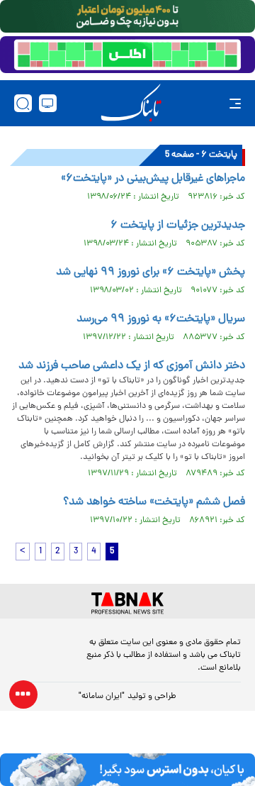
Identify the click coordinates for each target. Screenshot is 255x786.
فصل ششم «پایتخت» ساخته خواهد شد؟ (154, 502)
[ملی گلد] (127, 16)
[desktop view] (48, 103)
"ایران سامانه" (102, 696)
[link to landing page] (131, 103)
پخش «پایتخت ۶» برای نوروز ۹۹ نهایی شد (150, 272)
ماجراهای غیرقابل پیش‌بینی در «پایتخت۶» (153, 178)
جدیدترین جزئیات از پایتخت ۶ (177, 225)
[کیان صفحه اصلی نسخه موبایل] (127, 769)
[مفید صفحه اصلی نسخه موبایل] (127, 54)
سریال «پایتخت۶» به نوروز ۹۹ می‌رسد (160, 319)
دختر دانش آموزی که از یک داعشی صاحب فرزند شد (131, 366)
